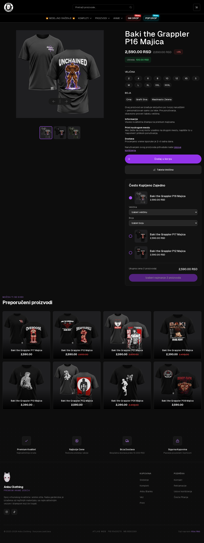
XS (186, 78)
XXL (157, 85)
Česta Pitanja (181, 497)
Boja (131, 218)
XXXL (167, 85)
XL (148, 85)
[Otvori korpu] (196, 7)
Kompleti (144, 485)
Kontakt (178, 480)
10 (167, 78)
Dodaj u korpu (163, 158)
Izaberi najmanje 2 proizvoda (163, 277)
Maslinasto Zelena (161, 99)
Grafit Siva (141, 99)
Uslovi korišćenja (183, 491)
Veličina (133, 207)
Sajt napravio (189, 531)
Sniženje (144, 480)
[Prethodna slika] (53, 101)
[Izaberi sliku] (46, 132)
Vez (142, 497)
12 (176, 78)
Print (142, 503)
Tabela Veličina (165, 169)
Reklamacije (180, 485)
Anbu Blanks (146, 491)
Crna (128, 99)
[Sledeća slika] (66, 101)
